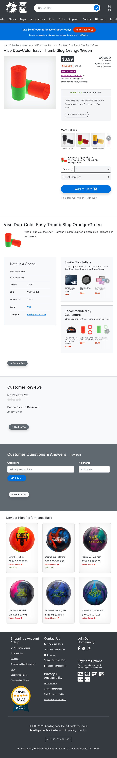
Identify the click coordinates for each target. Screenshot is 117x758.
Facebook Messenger (55, 666)
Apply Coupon (83, 29)
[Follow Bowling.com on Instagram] (89, 649)
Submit (18, 478)
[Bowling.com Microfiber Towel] (71, 279)
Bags (23, 19)
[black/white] (68, 139)
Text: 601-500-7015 (55, 660)
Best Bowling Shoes (20, 680)
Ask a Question (104, 67)
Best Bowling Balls (19, 675)
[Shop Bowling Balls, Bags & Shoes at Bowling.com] (16, 8)
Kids (51, 19)
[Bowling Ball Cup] (87, 279)
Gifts (62, 19)
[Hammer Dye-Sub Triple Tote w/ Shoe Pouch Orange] (71, 329)
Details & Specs (77, 114)
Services (14, 658)
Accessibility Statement (55, 699)
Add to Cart (84, 189)
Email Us (50, 655)
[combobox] (64, 8)
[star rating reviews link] (102, 57)
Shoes (12, 19)
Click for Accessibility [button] (54, 694)
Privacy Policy (50, 683)
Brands (87, 19)
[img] (80, 679)
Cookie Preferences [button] (53, 689)
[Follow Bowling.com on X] (84, 649)
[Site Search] (96, 8)
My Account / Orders (20, 648)
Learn (101, 19)
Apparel (73, 19)
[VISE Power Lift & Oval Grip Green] (102, 329)
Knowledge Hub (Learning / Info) (23, 667)
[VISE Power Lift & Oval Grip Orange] (87, 329)
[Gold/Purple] (98, 139)
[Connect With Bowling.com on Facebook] (80, 649)
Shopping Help (17, 653)
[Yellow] (83, 139)
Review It (16, 411)
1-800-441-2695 (54, 644)
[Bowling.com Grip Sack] (102, 279)
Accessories (37, 19)
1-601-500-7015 (57, 649)
